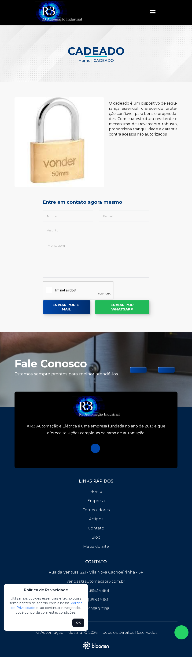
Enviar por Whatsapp (122, 306)
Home (84, 60)
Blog (96, 537)
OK (78, 622)
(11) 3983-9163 (96, 599)
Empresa (96, 500)
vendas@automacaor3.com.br (96, 581)
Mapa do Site (96, 546)
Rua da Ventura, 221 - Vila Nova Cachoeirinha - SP (96, 572)
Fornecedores (96, 510)
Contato (96, 528)
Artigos (96, 519)
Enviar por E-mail (66, 306)
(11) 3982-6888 (96, 590)
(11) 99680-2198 (96, 609)
